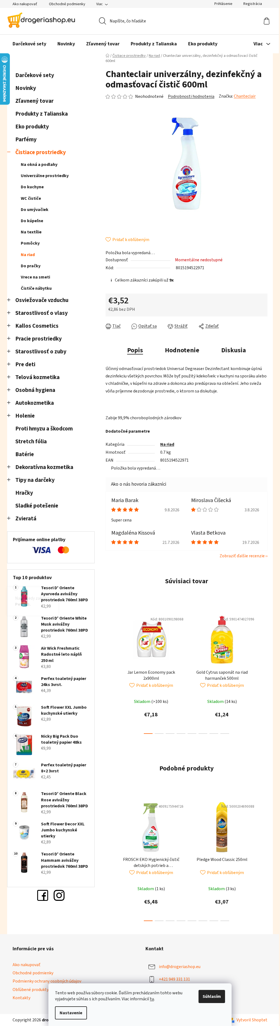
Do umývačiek (32, 210)
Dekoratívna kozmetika (42, 467)
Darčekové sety (32, 75)
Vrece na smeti (33, 277)
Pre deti (23, 364)
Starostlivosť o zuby (39, 352)
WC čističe (29, 198)
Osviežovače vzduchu (39, 300)
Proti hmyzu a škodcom (42, 429)
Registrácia (250, 4)
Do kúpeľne (30, 221)
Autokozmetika (32, 403)
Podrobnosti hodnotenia (189, 96)
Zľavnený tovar (32, 101)
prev (108, 672)
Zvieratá (23, 519)
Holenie (23, 416)
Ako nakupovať (23, 4)
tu (150, 999)
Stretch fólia (29, 441)
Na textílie (29, 232)
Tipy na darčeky (33, 480)
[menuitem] (27, 44)
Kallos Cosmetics (35, 326)
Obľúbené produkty (29, 990)
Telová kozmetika (35, 377)
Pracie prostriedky (36, 339)
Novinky (23, 88)
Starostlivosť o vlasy (39, 313)
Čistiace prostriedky (38, 152)
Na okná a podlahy (37, 165)
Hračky (22, 493)
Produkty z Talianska (39, 114)
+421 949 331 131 (172, 979)
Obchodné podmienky (65, 4)
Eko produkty (30, 127)
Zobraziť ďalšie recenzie (240, 556)
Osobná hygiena (33, 390)
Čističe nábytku (34, 288)
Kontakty (19, 998)
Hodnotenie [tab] (180, 350)
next (261, 672)
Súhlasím (210, 996)
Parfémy (24, 139)
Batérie (22, 454)
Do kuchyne (30, 187)
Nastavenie (69, 1013)
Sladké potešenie (34, 506)
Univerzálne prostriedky (43, 176)
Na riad (26, 255)
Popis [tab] (133, 350)
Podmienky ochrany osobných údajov (45, 981)
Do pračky (29, 266)
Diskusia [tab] (231, 350)
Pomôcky (28, 243)
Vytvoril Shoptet (250, 1020)
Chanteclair (243, 96)
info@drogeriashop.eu (178, 967)
